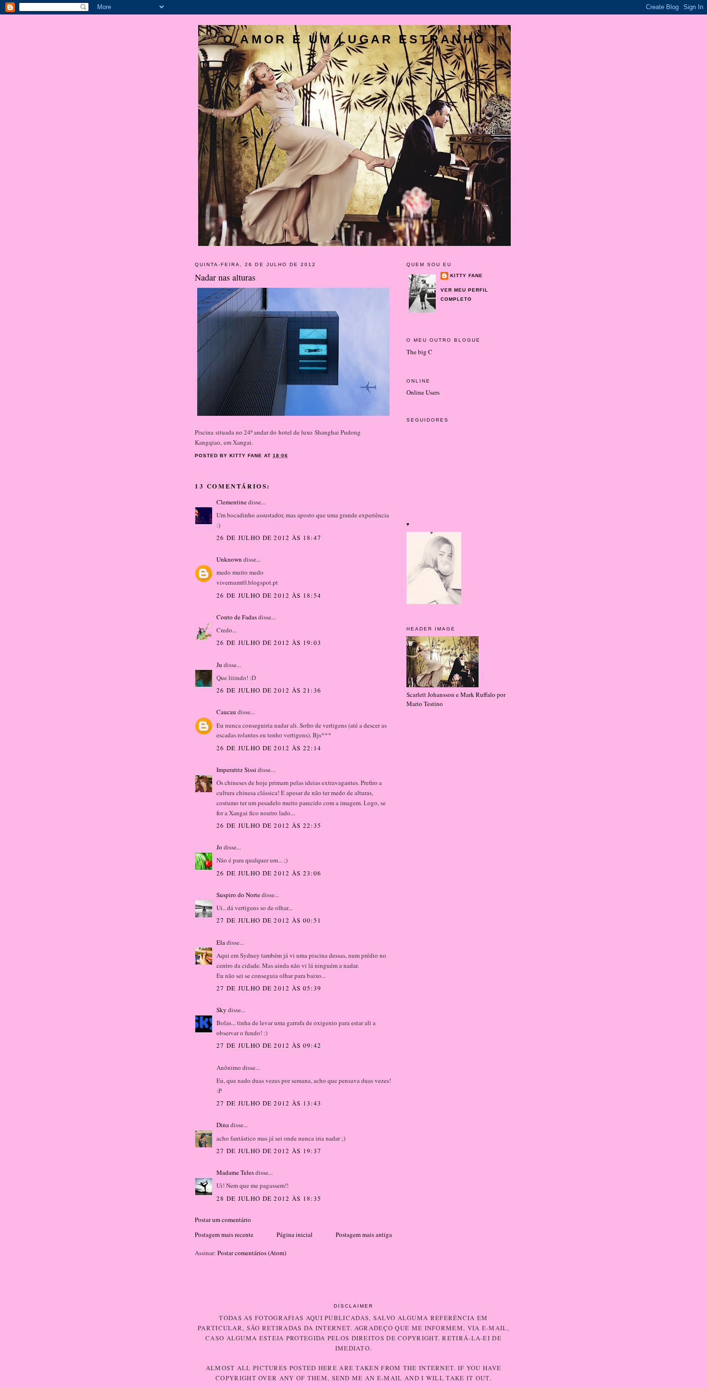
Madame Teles (235, 1172)
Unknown (229, 559)
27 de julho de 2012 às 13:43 (268, 1103)
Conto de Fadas (236, 617)
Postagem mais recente (224, 1234)
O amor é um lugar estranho (354, 39)
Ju (219, 664)
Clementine (231, 502)
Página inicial (295, 1234)
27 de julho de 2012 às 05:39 (268, 988)
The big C (419, 351)
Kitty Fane (466, 275)
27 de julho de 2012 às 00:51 (268, 920)
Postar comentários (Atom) (251, 1252)
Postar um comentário (223, 1219)
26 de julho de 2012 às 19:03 (268, 642)
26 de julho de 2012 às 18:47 (268, 537)
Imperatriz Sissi (236, 769)
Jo (219, 847)
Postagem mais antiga (364, 1234)
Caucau (226, 711)
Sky (221, 1009)
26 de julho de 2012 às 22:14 (268, 748)
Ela (220, 942)
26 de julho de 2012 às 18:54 (268, 595)
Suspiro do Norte (238, 894)
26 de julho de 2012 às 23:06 (268, 873)
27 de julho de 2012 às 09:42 (268, 1045)
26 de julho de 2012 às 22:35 (268, 825)
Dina (222, 1124)
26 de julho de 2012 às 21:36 (268, 690)
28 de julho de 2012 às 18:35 (268, 1198)
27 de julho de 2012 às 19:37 (268, 1150)
